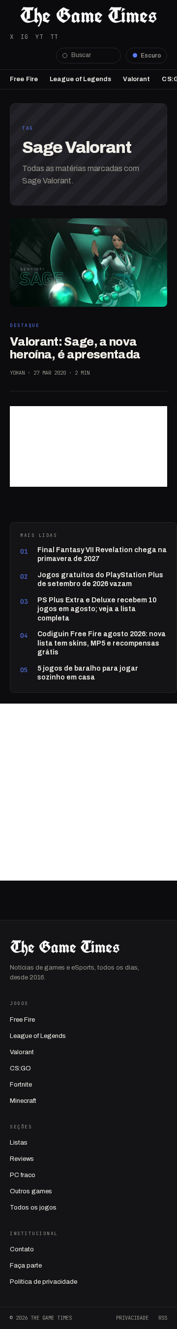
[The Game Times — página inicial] (88, 17)
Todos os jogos (33, 1207)
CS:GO (20, 1068)
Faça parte (26, 1265)
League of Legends (80, 79)
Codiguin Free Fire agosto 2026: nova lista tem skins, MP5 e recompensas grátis (101, 643)
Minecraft (23, 1100)
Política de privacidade (43, 1281)
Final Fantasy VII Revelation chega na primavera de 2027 (102, 554)
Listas (19, 1142)
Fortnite (21, 1084)
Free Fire (24, 79)
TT (54, 36)
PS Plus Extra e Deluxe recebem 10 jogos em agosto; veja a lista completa (96, 609)
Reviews (22, 1158)
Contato (22, 1249)
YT (39, 36)
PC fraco (22, 1175)
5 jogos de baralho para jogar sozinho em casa (87, 673)
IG (25, 36)
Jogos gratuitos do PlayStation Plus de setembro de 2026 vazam (100, 579)
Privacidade (132, 1317)
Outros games (31, 1191)
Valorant (136, 79)
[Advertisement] (88, 446)
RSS (162, 1317)
